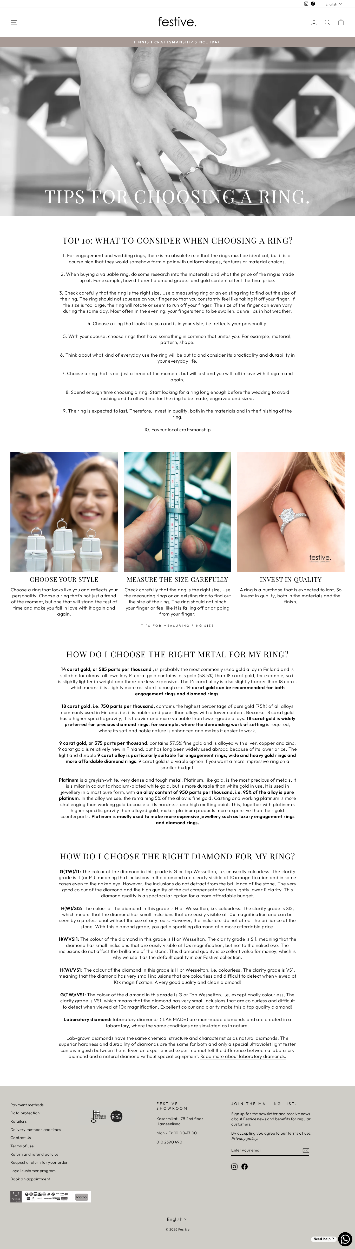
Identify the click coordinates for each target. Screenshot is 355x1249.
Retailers (18, 1121)
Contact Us (20, 1137)
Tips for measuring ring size (177, 625)
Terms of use (22, 1145)
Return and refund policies (34, 1154)
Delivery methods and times (35, 1129)
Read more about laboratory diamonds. (243, 1056)
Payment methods (27, 1104)
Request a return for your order (39, 1162)
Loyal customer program (33, 1170)
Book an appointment (30, 1178)
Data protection (25, 1112)
